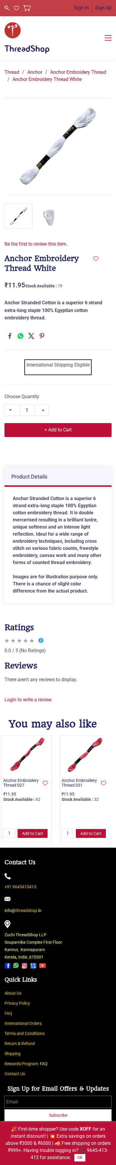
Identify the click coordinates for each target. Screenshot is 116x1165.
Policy (24, 1003)
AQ (9, 1013)
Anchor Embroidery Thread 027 (21, 783)
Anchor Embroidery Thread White (46, 79)
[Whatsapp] (16, 965)
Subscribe (58, 1115)
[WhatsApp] (20, 336)
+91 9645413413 (20, 886)
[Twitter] (31, 336)
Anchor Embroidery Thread (78, 72)
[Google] (33, 965)
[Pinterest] (41, 336)
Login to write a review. (28, 699)
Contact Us (14, 1073)
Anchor (34, 72)
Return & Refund (19, 1043)
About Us (12, 993)
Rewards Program (21, 1063)
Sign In (81, 8)
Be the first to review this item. (36, 244)
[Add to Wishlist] (96, 259)
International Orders (23, 1023)
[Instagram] (24, 965)
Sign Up (103, 8)
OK (79, 1157)
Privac (10, 1003)
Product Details (29, 476)
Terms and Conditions (24, 1033)
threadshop (26, 910)
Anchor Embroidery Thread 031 (79, 783)
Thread (11, 72)
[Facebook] (9, 336)
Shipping (12, 1053)
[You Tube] (42, 965)
